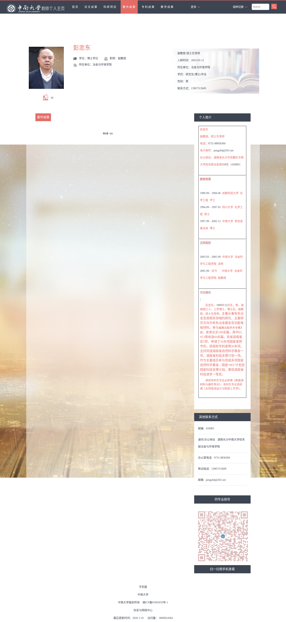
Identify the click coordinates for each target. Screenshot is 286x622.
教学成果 (167, 6)
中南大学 (143, 594)
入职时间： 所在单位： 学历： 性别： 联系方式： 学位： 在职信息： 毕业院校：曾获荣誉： (216, 72)
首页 (75, 6)
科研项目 (110, 6)
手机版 (143, 586)
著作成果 (129, 6)
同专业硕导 (222, 499)
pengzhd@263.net (223, 150)
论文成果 (91, 6)
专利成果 (148, 6)
